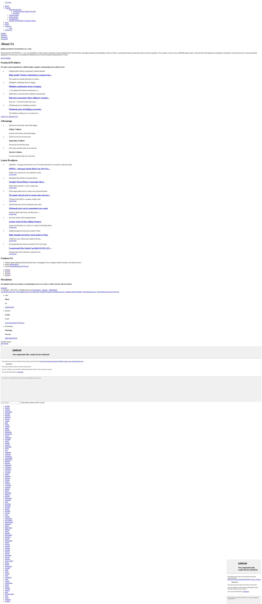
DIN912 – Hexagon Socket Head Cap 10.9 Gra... (29, 169)
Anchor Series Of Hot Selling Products (25, 222)
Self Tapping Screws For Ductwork (27, 292)
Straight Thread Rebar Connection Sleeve (22, 21)
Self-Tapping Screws (89, 292)
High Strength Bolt (15, 10)
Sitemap (44, 290)
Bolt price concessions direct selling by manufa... (29, 98)
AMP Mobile (53, 290)
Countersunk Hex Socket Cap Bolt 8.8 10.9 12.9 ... (30, 248)
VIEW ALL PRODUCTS (9, 117)
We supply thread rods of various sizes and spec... (29, 195)
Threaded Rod (13, 19)
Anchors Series (14, 15)
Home (7, 6)
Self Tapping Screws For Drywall (108, 292)
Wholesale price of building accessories (25, 109)
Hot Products (36, 290)
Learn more (12, 174)
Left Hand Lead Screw (8, 292)
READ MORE (6, 58)
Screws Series (13, 17)
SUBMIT (4, 288)
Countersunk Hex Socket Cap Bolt (24, 11)
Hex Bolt (16, 13)
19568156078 (13, 264)
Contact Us (8, 30)
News (7, 22)
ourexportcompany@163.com (18, 266)
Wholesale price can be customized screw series (28, 208)
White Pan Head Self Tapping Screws (52, 292)
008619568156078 (11, 338)
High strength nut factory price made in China (28, 235)
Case (10, 28)
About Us (8, 26)
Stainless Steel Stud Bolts (74, 292)
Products (8, 8)
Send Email (4, 343)
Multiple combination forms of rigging (25, 86)
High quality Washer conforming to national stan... (30, 75)
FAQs (7, 24)
